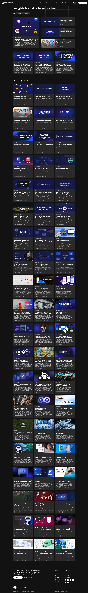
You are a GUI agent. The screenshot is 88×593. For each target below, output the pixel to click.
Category (19, 13)
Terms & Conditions (64, 591)
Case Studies (65, 2)
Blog (71, 2)
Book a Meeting (29, 577)
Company (42, 2)
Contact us (82, 2)
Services (53, 2)
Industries (58, 2)
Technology (27, 13)
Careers (47, 2)
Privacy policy (57, 591)
